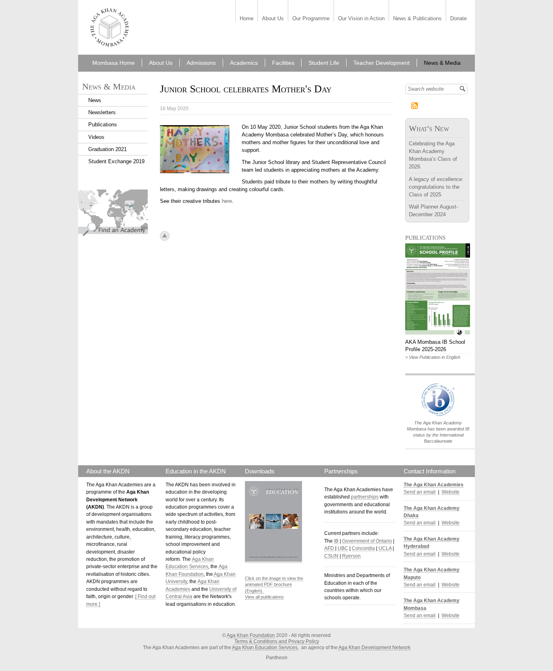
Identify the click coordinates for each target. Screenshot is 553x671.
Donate (458, 18)
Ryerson (351, 556)
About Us (273, 18)
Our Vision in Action (361, 18)
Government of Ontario (367, 541)
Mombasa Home (113, 63)
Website (450, 492)
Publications (102, 124)
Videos (96, 137)
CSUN (331, 556)
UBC (343, 548)
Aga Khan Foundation (251, 635)
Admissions (201, 63)
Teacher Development (381, 63)
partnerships (365, 496)
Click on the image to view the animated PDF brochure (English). (274, 584)
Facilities (283, 63)
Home (246, 18)
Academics (244, 63)
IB (336, 541)
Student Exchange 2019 (116, 161)
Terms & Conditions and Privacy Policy (276, 641)
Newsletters (102, 112)
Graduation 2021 (107, 149)
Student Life (323, 63)
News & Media (442, 63)
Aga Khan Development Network (374, 647)
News (94, 100)
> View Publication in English (432, 357)
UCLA (385, 548)
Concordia (363, 548)
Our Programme (311, 18)
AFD (329, 548)
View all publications (264, 596)
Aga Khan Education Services (265, 647)
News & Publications (417, 18)
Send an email (420, 492)
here (227, 201)
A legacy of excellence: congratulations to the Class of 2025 (436, 187)
